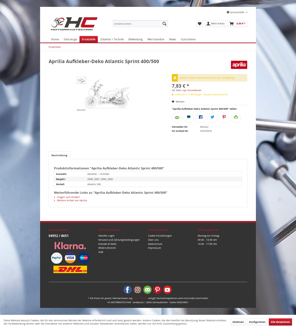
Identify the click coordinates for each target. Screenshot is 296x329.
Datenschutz (155, 244)
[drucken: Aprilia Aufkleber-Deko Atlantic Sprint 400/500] (236, 118)
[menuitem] (140, 23)
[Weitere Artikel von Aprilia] (239, 65)
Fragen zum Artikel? (68, 197)
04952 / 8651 (59, 236)
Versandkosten (140, 298)
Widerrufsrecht (107, 247)
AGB (100, 252)
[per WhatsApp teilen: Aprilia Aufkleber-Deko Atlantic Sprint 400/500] (189, 118)
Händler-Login (106, 235)
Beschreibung (59, 155)
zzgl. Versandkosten (191, 90)
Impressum (154, 247)
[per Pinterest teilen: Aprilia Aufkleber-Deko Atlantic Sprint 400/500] (224, 118)
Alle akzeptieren (280, 322)
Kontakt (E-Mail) (107, 244)
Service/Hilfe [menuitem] (237, 12)
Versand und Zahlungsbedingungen (119, 239)
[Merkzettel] (199, 23)
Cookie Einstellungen (160, 235)
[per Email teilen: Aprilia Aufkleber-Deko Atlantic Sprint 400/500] (177, 118)
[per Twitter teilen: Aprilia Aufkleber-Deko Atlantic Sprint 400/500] (212, 118)
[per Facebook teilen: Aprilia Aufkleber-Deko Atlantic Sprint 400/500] (200, 118)
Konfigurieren (257, 322)
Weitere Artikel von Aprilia (71, 200)
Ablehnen (238, 322)
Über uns (153, 239)
